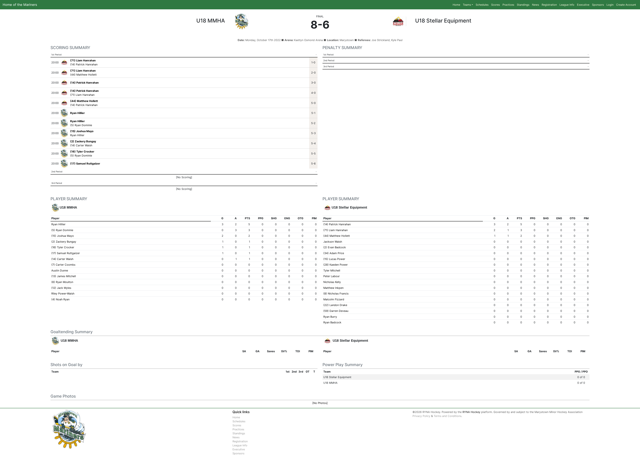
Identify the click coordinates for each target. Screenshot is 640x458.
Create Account (626, 4)
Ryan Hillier (77, 135)
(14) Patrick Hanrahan (84, 64)
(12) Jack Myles (61, 287)
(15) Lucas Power (334, 259)
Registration (549, 4)
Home (456, 4)
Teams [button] (467, 4)
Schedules (482, 4)
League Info (567, 4)
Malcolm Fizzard (333, 299)
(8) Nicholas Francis (335, 293)
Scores (496, 4)
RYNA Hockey (471, 412)
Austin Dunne (59, 270)
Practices (509, 4)
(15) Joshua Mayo (62, 235)
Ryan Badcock (332, 322)
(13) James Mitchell (63, 276)
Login (610, 4)
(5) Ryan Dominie (81, 125)
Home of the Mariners (20, 5)
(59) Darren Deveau (335, 311)
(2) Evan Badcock (334, 247)
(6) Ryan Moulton (62, 282)
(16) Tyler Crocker (62, 247)
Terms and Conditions (447, 416)
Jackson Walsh (332, 241)
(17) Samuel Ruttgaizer (65, 253)
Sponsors (598, 4)
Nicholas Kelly (332, 282)
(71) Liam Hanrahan (82, 94)
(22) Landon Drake (335, 305)
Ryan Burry (330, 316)
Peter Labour (331, 276)
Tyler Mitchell (331, 270)
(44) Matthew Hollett (83, 74)
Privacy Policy (421, 416)
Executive (583, 4)
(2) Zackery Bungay (63, 241)
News (535, 4)
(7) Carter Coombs (63, 264)
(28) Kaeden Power (335, 264)
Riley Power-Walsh (62, 293)
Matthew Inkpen (333, 287)
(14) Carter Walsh (81, 145)
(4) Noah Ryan (60, 299)
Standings (523, 4)
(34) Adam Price (333, 253)
